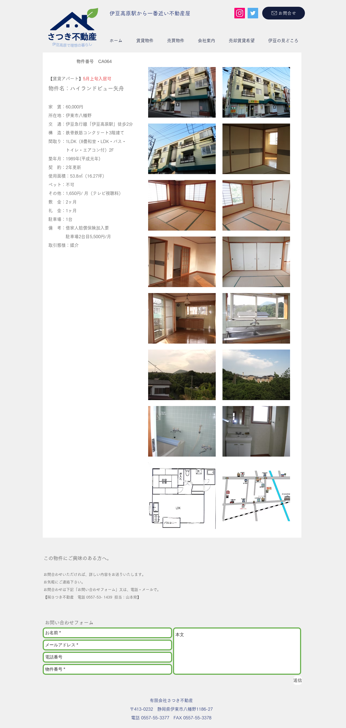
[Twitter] (253, 13)
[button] (144, 40)
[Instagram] (239, 13)
